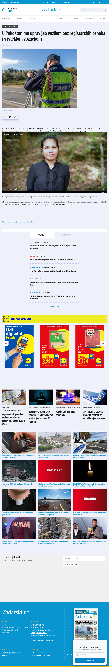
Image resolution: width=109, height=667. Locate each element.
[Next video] (10, 189)
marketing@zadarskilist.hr (44, 630)
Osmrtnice (90, 18)
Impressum (67, 2)
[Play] (5, 189)
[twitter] (100, 2)
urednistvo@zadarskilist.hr (11, 653)
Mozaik (103, 18)
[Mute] (16, 189)
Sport (51, 18)
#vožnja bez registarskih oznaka (22, 222)
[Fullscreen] (104, 189)
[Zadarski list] (52, 10)
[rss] (106, 2)
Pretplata (44, 2)
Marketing (55, 2)
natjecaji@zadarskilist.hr (39, 632)
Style (61, 18)
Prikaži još (54, 306)
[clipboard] (15, 117)
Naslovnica (6, 18)
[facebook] (93, 2)
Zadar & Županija (36, 18)
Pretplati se (90, 660)
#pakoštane (6, 222)
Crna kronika (75, 18)
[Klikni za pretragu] (105, 10)
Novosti (20, 18)
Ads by (102, 192)
